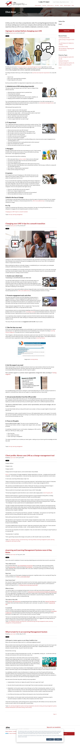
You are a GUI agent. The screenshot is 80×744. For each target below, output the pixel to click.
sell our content (22, 159)
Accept (50, 739)
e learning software (32, 539)
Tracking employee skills (64, 37)
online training (28, 707)
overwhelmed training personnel (46, 103)
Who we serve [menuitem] (50, 5)
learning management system (43, 539)
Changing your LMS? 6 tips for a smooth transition (16, 211)
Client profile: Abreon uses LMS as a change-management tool (29, 455)
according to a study (30, 311)
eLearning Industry (40, 338)
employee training (15, 539)
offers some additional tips (38, 200)
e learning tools (22, 621)
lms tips (10, 214)
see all (60, 67)
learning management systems (50, 706)
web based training (16, 541)
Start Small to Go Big (63, 46)
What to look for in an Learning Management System (26, 632)
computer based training (65, 65)
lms (9, 539)
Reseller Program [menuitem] (67, 5)
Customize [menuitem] (44, 5)
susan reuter (13, 457)
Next (54, 714)
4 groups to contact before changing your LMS (23, 31)
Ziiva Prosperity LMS (48, 492)
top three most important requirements (41, 72)
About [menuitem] (73, 5)
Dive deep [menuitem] (57, 5)
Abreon (7, 474)
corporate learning (23, 539)
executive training (38, 706)
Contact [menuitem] (61, 5)
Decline (58, 739)
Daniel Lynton (13, 33)
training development (16, 622)
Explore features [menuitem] (38, 5)
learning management (17, 214)
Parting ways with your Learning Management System (29, 67)
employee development (10, 707)
